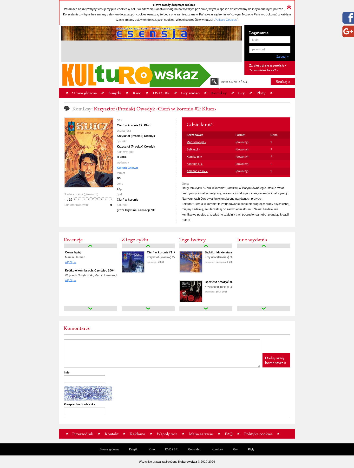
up (90, 246)
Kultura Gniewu (127, 168)
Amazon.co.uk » (197, 171)
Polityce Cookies (226, 19)
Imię (67, 372)
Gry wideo (194, 449)
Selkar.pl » (193, 149)
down (90, 308)
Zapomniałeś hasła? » (263, 70)
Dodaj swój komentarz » (275, 360)
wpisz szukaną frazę (234, 81)
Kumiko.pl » (194, 156)
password (258, 49)
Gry (235, 449)
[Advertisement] (151, 52)
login (255, 39)
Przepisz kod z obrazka (79, 404)
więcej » (70, 262)
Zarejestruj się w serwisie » (268, 65)
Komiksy (217, 449)
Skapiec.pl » (195, 164)
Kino (152, 449)
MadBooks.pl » (196, 142)
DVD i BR (171, 449)
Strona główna (109, 449)
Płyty (251, 449)
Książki (133, 449)
